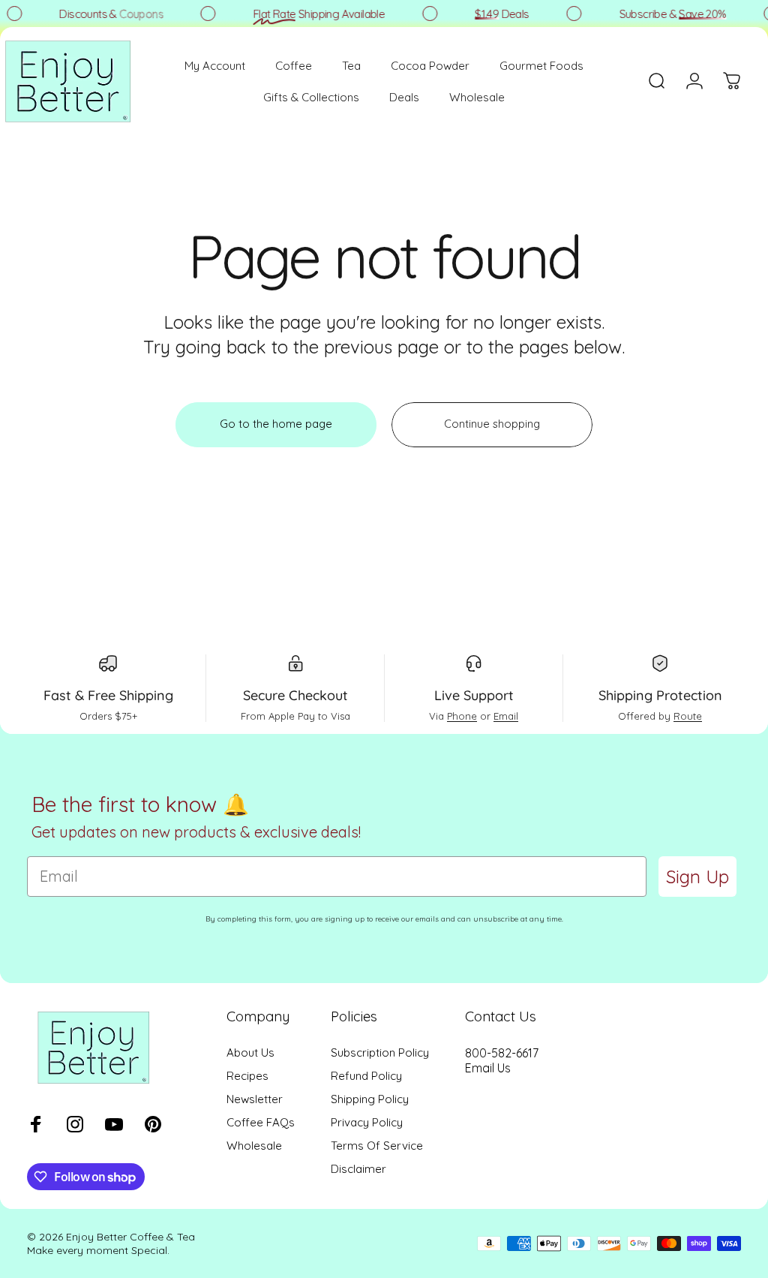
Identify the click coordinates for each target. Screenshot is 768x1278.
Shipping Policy (370, 1099)
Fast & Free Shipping (108, 695)
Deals (497, 14)
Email (506, 716)
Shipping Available (314, 14)
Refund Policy (366, 1076)
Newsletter (254, 1099)
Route (688, 716)
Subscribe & (668, 14)
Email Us (488, 1067)
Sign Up (697, 876)
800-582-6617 (501, 1052)
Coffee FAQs (260, 1122)
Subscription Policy (380, 1052)
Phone (462, 716)
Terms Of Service (377, 1145)
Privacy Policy (367, 1122)
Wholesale (254, 1145)
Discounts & (107, 14)
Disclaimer (358, 1169)
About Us (250, 1052)
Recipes (247, 1076)
